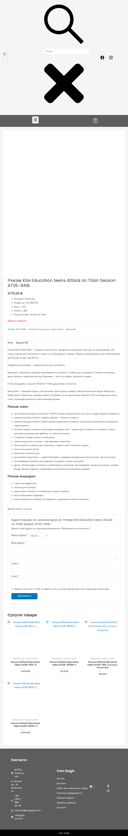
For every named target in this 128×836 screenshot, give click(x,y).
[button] (35, 120)
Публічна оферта (65, 797)
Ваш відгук (18, 543)
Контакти (61, 807)
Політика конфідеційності (69, 793)
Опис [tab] (10, 342)
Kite (74, 329)
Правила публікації (66, 802)
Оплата (60, 778)
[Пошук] (64, 46)
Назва (15, 563)
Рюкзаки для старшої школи (50, 329)
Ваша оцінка (19, 535)
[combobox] (67, 51)
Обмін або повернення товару (72, 788)
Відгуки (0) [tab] (22, 342)
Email (15, 576)
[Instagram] (108, 791)
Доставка (61, 783)
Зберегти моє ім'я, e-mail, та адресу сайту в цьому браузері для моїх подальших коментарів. (61, 589)
